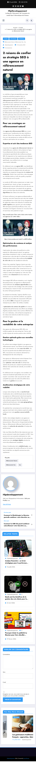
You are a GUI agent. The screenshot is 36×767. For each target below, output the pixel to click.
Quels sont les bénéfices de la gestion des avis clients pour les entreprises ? (16, 598)
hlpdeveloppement (9, 45)
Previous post (7, 512)
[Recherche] (27, 20)
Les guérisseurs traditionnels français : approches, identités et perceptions (16, 735)
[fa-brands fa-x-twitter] (16, 6)
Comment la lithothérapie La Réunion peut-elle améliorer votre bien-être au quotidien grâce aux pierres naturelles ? (17, 516)
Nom (4, 672)
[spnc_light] (32, 20)
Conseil (5, 38)
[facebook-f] (13, 6)
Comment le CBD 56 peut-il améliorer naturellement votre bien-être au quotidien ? (16, 525)
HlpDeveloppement (17, 10)
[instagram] (20, 6)
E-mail (4, 682)
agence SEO (19, 166)
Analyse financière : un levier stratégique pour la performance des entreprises (16, 562)
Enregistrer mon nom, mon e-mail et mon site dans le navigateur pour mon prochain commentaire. (16, 695)
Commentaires (6, 654)
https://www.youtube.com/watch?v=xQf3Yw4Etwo (18, 239)
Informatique (13, 38)
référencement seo (19, 42)
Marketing (21, 38)
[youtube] (23, 6)
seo (25, 42)
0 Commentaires (8, 48)
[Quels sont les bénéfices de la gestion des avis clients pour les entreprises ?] (18, 584)
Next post (6, 521)
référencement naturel (9, 42)
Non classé (7, 717)
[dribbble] (18, 6)
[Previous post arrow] (31, 515)
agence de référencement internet (21, 148)
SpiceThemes (26, 758)
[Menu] (3, 20)
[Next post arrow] (31, 524)
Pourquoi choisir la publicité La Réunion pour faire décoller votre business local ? (16, 634)
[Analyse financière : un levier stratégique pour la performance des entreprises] (18, 548)
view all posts (7, 504)
